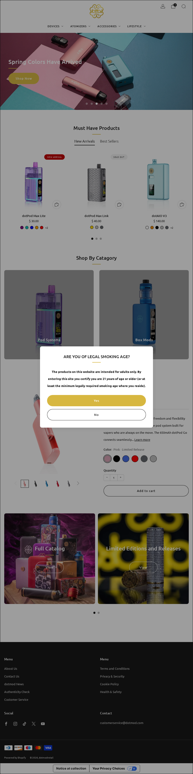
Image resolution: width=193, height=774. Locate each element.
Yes (96, 401)
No (96, 415)
